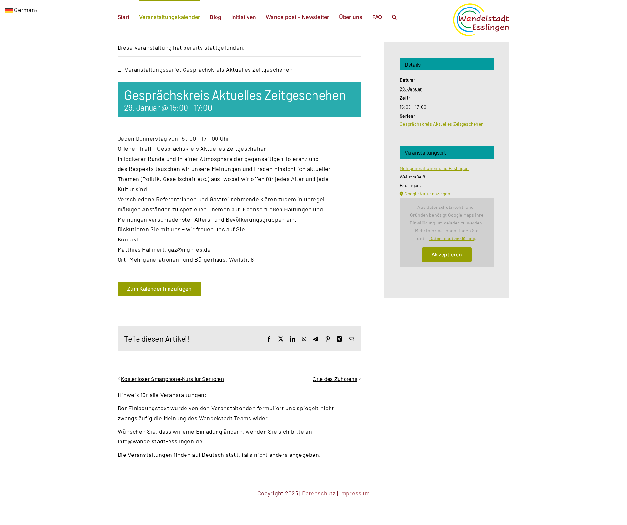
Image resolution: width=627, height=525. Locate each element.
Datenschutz (319, 493)
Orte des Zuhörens (335, 379)
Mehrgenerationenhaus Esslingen (434, 168)
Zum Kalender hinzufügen (159, 289)
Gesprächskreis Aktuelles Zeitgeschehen (442, 124)
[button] (394, 16)
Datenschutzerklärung (452, 238)
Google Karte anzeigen (427, 193)
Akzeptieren (446, 254)
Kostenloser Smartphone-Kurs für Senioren (172, 379)
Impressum (354, 493)
